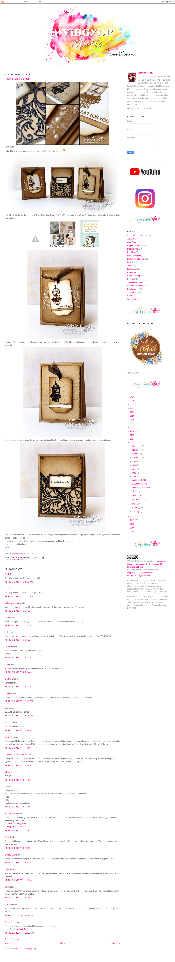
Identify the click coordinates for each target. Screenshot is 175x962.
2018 (132, 424)
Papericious (132, 272)
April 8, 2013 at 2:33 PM (18, 730)
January (136, 512)
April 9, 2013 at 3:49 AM (18, 863)
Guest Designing (134, 256)
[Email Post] (43, 557)
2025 (132, 401)
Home (62, 943)
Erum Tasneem (146, 73)
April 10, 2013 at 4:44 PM (19, 915)
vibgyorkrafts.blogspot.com (138, 573)
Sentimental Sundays (136, 282)
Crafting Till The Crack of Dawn (18, 827)
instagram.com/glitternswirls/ (139, 576)
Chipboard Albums (135, 246)
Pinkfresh (131, 279)
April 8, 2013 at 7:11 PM (18, 830)
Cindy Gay (9, 679)
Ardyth (7, 632)
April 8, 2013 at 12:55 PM (19, 716)
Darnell (8, 837)
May (134, 473)
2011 (132, 520)
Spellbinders (132, 289)
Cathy (7, 618)
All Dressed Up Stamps (137, 235)
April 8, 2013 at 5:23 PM (18, 765)
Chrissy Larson (11, 855)
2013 (132, 443)
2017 (132, 427)
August (135, 461)
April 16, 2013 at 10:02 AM (19, 933)
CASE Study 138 (139, 480)
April (134, 477)
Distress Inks (132, 249)
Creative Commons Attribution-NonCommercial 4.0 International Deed (146, 564)
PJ (6, 787)
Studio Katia (132, 292)
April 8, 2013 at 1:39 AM (18, 640)
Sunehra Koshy (11, 813)
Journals (131, 266)
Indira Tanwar (10, 869)
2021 (132, 412)
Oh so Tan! (136, 492)
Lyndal (7, 664)
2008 (132, 532)
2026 (132, 397)
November (137, 450)
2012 (132, 516)
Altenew (130, 239)
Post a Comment (12, 939)
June (134, 469)
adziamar (8, 772)
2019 (132, 420)
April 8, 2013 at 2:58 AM (18, 658)
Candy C (8, 737)
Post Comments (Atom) (26, 949)
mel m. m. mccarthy (13, 603)
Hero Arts (131, 262)
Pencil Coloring (133, 276)
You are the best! (139, 499)
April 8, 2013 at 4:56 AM (18, 687)
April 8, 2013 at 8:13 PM (18, 848)
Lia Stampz (132, 269)
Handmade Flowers (135, 259)
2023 (132, 404)
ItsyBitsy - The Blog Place (15, 824)
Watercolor (131, 299)
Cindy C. (8, 574)
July (134, 465)
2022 (132, 408)
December (137, 446)
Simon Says (30, 553)
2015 (132, 435)
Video (129, 296)
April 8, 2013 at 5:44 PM (18, 780)
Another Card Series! (17, 78)
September (137, 458)
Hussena (8, 693)
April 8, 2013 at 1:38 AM (18, 625)
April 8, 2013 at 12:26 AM (19, 582)
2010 (132, 524)
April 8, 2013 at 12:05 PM (19, 701)
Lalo (6, 708)
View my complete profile (139, 108)
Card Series (17, 560)
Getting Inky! (137, 495)
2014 (132, 439)
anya (7, 887)
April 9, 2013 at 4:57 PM (18, 898)
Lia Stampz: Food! (139, 484)
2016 (132, 431)
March (135, 504)
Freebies (131, 252)
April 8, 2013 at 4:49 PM (18, 748)
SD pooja (9, 722)
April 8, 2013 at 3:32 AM (18, 672)
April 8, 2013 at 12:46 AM (19, 596)
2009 (132, 528)
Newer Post (10, 943)
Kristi (7, 589)
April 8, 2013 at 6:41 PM (18, 807)
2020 (132, 416)
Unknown (9, 647)
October (136, 454)
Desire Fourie (10, 922)
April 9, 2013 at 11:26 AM (19, 880)
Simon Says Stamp (135, 286)
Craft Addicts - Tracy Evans (16, 755)
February (136, 508)
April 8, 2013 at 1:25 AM (18, 611)
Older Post (115, 943)
